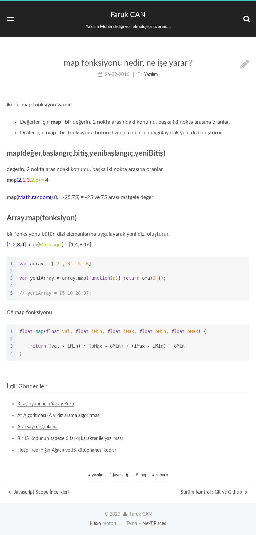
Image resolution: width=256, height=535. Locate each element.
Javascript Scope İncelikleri (41, 492)
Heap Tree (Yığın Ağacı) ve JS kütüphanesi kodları (67, 450)
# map (141, 475)
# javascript (120, 475)
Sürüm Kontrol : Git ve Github (212, 492)
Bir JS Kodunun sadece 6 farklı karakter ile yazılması (70, 438)
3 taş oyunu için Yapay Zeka (45, 404)
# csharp (160, 475)
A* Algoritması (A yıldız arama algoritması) (59, 415)
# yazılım (96, 475)
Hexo (95, 523)
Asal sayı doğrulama (37, 427)
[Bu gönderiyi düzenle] (244, 64)
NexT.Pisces (154, 523)
